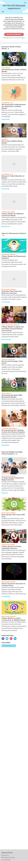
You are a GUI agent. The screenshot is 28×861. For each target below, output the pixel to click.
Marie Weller (5, 445)
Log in (23, 38)
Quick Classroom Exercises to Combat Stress (13, 584)
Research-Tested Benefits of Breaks (13, 177)
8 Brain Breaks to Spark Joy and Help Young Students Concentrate (13, 328)
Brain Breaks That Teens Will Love (13, 515)
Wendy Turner (6, 226)
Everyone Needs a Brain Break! (11, 47)
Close (25, 2)
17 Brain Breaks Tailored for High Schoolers (13, 479)
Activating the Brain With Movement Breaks (12, 396)
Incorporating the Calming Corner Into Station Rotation (13, 431)
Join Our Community (14, 34)
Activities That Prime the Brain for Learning (12, 292)
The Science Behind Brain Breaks (12, 142)
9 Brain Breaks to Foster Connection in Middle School (14, 619)
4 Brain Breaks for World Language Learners (11, 547)
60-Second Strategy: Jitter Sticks (12, 362)
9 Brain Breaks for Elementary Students (14, 257)
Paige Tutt (5, 493)
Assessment (5, 855)
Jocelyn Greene (6, 339)
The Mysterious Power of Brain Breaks (14, 70)
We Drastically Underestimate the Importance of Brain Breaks (14, 106)
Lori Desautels (6, 302)
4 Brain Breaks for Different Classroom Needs (13, 214)
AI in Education (6, 859)
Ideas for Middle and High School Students (12, 453)
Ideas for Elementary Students (14, 233)
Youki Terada (5, 119)
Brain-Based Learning (8, 645)
